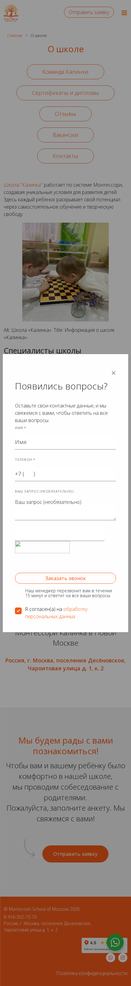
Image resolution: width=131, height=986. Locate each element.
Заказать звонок (65, 578)
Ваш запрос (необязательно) (48, 497)
